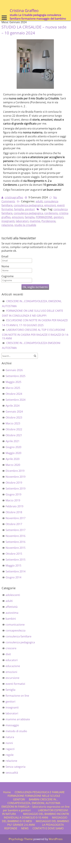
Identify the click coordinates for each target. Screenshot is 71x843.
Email (4, 256)
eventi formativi (15, 684)
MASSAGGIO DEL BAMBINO (39, 814)
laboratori (22, 221)
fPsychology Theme (21, 839)
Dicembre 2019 (15, 471)
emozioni (50, 205)
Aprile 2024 (12, 405)
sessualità (12, 772)
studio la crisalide (25, 225)
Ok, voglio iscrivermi (35, 287)
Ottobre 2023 (14, 417)
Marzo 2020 (13, 465)
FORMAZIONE (44, 217)
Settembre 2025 (15, 376)
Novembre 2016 (15, 536)
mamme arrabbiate (18, 719)
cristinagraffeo (14, 197)
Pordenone (48, 221)
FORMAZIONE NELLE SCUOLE (42, 796)
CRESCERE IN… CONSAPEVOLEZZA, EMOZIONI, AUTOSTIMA (33, 801)
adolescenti (13, 595)
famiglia (19, 209)
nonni (9, 743)
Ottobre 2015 (14, 553)
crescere (11, 648)
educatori (12, 660)
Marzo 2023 (13, 423)
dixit (8, 654)
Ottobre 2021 (14, 435)
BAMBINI (34, 799)
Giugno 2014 (13, 577)
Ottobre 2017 (14, 524)
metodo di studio (16, 731)
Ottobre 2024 (14, 394)
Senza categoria (15, 766)
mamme (35, 221)
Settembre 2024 (15, 400)
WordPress (56, 839)
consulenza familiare (18, 636)
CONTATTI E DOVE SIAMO (48, 828)
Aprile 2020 (12, 459)
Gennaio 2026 (14, 370)
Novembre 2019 (15, 476)
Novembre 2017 (15, 518)
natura (10, 737)
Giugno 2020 (13, 447)
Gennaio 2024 (14, 411)
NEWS (25, 828)
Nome (5, 266)
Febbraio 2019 (14, 506)
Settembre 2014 (15, 571)
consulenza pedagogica (28, 205)
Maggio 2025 (13, 382)
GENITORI (19, 799)
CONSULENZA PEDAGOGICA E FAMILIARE (40, 792)
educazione (13, 666)
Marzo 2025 (13, 388)
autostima (12, 613)
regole (10, 755)
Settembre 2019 (15, 488)
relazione (7, 225)
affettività (12, 607)
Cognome (7, 276)
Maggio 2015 (13, 565)
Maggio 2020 (13, 453)
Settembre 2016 (15, 542)
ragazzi (10, 749)
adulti (39, 201)
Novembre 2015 (15, 548)
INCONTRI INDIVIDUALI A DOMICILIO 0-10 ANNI (36, 815)
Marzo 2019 (13, 500)
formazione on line (17, 695)
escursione (12, 678)
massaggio (12, 725)
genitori (30, 209)
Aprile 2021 (12, 441)
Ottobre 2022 (14, 429)
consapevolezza (15, 630)
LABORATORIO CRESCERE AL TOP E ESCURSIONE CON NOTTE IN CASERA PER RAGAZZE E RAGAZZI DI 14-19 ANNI (35, 334)
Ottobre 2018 (14, 512)
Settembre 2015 (15, 559)
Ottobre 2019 (14, 482)
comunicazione (15, 624)
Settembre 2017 (15, 530)
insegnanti (8, 221)
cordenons (51, 213)
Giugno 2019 (13, 494)
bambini (11, 618)
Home (7, 792)
